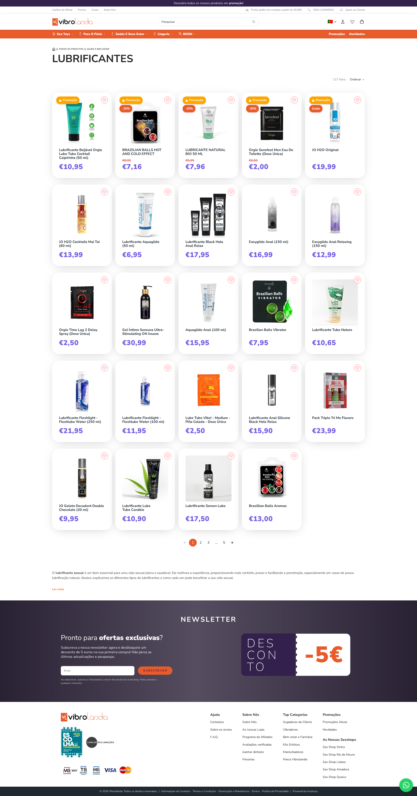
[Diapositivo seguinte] (100, 122)
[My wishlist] (352, 22)
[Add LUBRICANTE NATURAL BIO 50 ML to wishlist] (231, 99)
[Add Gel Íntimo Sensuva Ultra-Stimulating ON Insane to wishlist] (167, 279)
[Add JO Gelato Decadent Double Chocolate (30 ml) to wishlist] (104, 455)
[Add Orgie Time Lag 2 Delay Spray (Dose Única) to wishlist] (104, 279)
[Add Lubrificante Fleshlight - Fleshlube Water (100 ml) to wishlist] (167, 367)
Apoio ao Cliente (355, 10)
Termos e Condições (204, 791)
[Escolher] (357, 144)
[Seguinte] (232, 543)
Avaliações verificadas (257, 745)
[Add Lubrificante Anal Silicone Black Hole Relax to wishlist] (294, 367)
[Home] (53, 49)
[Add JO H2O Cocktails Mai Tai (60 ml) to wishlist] (104, 191)
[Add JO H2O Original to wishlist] (357, 99)
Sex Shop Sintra (334, 747)
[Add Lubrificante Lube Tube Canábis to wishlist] (167, 455)
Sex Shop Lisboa (334, 762)
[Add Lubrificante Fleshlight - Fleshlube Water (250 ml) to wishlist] (104, 367)
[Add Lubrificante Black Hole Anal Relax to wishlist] (231, 191)
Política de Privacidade (275, 791)
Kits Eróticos (291, 745)
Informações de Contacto (175, 791)
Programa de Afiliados (257, 737)
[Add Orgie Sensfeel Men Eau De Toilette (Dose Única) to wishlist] (294, 99)
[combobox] (206, 22)
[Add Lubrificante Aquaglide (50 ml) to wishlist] (167, 191)
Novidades (330, 730)
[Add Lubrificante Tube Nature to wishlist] (357, 279)
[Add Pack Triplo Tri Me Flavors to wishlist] (357, 367)
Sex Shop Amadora (336, 769)
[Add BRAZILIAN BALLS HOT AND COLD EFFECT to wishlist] (167, 99)
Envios (256, 791)
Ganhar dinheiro (253, 752)
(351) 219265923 (323, 10)
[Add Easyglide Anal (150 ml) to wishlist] (294, 191)
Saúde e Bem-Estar (98, 49)
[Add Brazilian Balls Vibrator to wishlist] (294, 279)
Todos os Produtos (71, 49)
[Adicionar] (104, 144)
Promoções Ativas (335, 722)
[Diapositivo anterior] (64, 122)
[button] (357, 79)
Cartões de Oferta (62, 10)
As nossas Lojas (253, 730)
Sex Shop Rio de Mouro (339, 755)
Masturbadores (293, 752)
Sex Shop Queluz (334, 777)
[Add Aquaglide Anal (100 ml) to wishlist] (231, 279)
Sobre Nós (110, 10)
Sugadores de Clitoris (297, 722)
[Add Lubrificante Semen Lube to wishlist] (231, 455)
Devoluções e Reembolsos (234, 791)
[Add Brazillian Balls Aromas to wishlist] (294, 455)
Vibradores (290, 730)
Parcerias (248, 759)
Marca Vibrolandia (295, 759)
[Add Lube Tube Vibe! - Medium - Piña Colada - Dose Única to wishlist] (231, 367)
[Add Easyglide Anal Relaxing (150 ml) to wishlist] (357, 191)
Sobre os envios (221, 730)
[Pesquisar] (253, 21)
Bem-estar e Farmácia (297, 737)
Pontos (82, 10)
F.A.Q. (214, 737)
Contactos (217, 722)
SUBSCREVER (155, 670)
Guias (95, 10)
